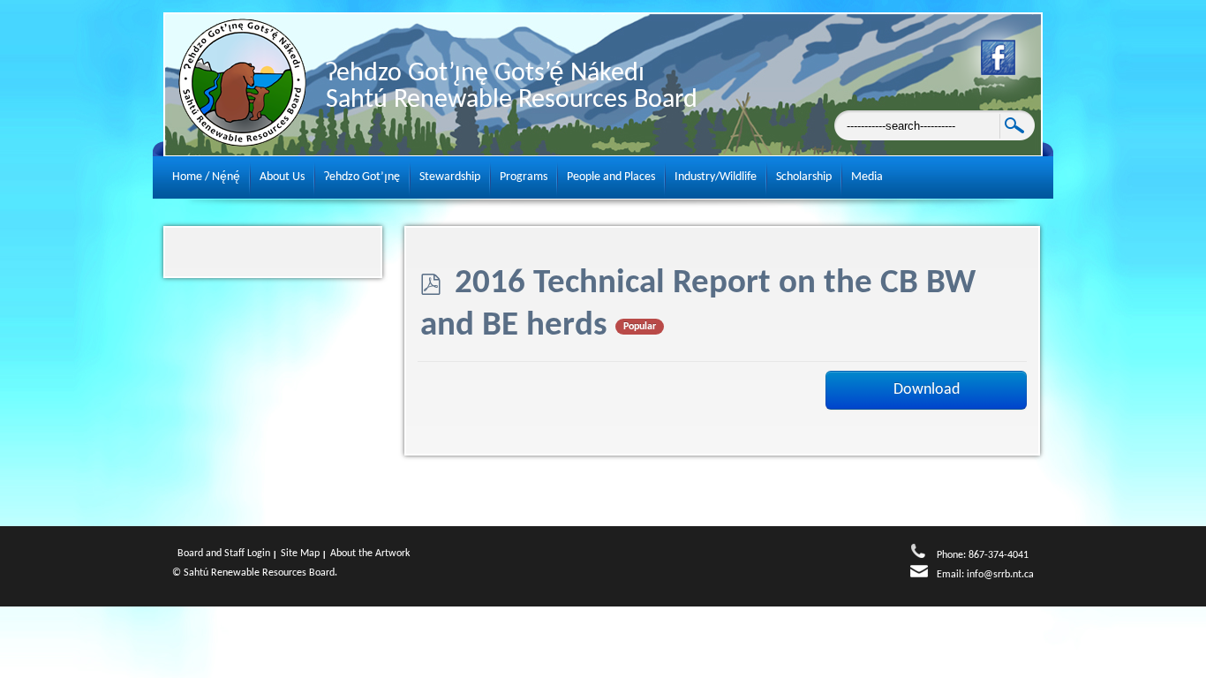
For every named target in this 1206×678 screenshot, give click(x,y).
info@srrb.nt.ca (1000, 574)
